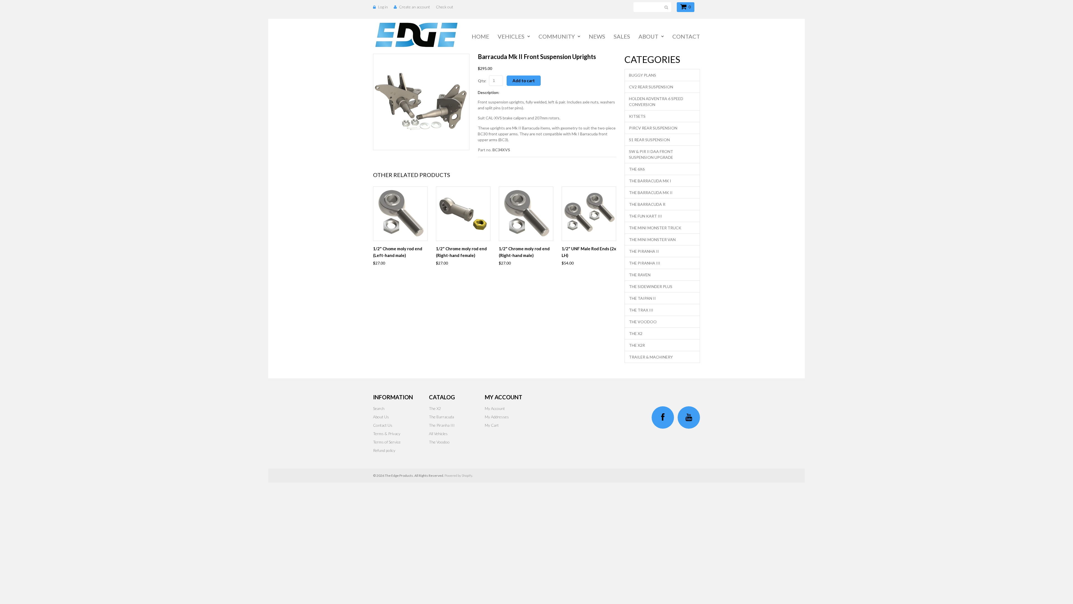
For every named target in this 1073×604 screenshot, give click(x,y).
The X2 (635, 333)
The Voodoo (643, 321)
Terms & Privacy (386, 433)
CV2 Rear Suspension (651, 86)
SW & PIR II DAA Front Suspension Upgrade (651, 154)
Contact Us (382, 425)
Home (480, 36)
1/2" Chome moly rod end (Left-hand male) (397, 252)
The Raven (640, 274)
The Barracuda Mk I (650, 180)
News (597, 36)
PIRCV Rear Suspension (653, 128)
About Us (381, 416)
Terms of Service (387, 442)
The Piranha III (644, 263)
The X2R (637, 345)
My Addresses (497, 416)
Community (556, 36)
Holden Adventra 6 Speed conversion (656, 101)
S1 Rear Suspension (649, 139)
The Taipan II (642, 298)
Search (378, 408)
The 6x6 (637, 169)
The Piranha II (644, 251)
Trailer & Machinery (651, 357)
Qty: (482, 80)
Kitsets (637, 116)
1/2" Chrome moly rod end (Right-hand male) (524, 252)
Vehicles (511, 36)
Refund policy (384, 450)
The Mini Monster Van (652, 239)
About (648, 36)
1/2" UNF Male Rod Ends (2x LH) (589, 252)
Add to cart (523, 80)
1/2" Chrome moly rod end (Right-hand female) (461, 252)
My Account (495, 408)
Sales (622, 36)
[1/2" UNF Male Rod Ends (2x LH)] (589, 214)
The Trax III (641, 310)
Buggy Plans (642, 75)
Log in (383, 6)
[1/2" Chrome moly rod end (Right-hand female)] (463, 214)
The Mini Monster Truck (655, 227)
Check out (444, 6)
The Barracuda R (647, 204)
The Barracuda (441, 416)
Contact (686, 36)
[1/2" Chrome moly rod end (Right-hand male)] (526, 214)
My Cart (492, 425)
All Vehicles (438, 433)
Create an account (414, 6)
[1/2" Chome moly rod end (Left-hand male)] (400, 214)
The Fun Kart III (645, 216)
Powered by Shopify (458, 475)
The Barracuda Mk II (651, 192)
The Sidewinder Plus (650, 286)
